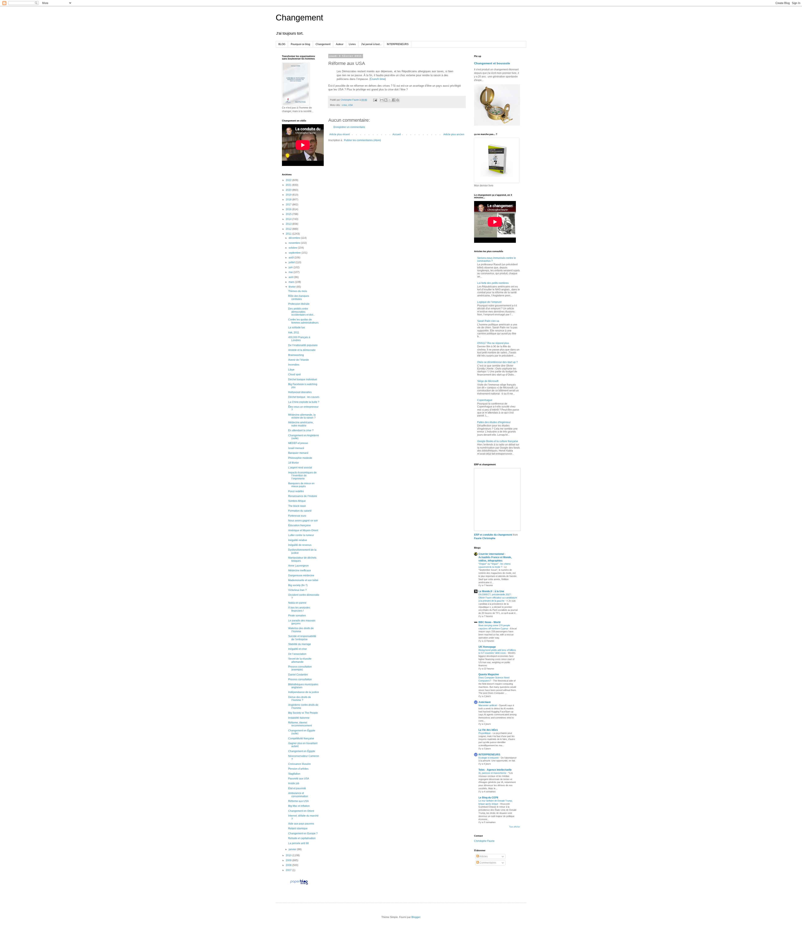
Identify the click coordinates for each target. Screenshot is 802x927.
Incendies (293, 364)
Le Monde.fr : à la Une (491, 591)
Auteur (339, 44)
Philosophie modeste (300, 458)
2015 (289, 214)
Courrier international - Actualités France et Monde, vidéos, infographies (495, 557)
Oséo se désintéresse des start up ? (497, 362)
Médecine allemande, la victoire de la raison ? (302, 416)
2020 (289, 189)
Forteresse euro (297, 515)
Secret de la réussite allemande (299, 660)
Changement (299, 17)
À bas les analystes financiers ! (299, 609)
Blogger (415, 917)
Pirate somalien (297, 615)
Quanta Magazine (488, 674)
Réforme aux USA (298, 801)
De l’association (297, 654)
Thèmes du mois (297, 291)
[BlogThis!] (386, 100)
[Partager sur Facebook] (394, 100)
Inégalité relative (297, 540)
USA (350, 105)
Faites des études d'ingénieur (494, 422)
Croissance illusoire (299, 764)
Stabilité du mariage (299, 644)
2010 (289, 855)
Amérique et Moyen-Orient (303, 530)
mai (291, 272)
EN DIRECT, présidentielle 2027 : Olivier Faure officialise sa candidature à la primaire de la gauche (497, 597)
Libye (291, 369)
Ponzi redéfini (296, 491)
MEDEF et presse (298, 443)
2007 (289, 870)
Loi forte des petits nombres (493, 283)
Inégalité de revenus (299, 545)
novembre (295, 243)
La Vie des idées (488, 729)
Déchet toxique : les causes (303, 397)
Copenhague (484, 400)
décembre (295, 237)
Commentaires (487, 862)
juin (291, 267)
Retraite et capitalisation (302, 838)
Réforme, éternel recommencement (300, 724)
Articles (483, 856)
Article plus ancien (453, 134)
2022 (289, 180)
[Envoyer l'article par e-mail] (375, 100)
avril (291, 277)
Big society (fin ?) (298, 585)
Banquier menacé (298, 452)
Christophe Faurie (484, 841)
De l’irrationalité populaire (303, 345)
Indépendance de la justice (303, 692)
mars (292, 282)
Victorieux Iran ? (297, 590)
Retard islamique (298, 828)
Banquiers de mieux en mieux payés (301, 485)
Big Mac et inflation (299, 805)
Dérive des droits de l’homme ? (299, 699)
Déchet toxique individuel (302, 379)
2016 (289, 209)
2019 (289, 194)
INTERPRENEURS (398, 44)
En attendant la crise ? (300, 430)
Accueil (396, 134)
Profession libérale (299, 303)
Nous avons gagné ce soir (303, 520)
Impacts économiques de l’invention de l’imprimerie (302, 475)
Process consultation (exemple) (300, 668)
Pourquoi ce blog (300, 44)
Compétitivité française (301, 738)
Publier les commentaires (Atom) (362, 140)
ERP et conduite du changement (493, 534)
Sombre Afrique (297, 501)
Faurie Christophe (484, 538)
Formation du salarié (300, 510)
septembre (295, 252)
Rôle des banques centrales (298, 297)
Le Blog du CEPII (488, 797)
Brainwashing (296, 355)
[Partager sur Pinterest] (398, 100)
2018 (289, 199)
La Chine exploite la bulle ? (303, 402)
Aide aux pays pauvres (301, 823)
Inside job (293, 783)
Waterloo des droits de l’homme (301, 630)
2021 (289, 184)
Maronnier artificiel (487, 705)
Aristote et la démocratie (302, 350)
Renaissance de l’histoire (302, 496)
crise (344, 105)
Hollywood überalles (300, 392)
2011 (289, 233)
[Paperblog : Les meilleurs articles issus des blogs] (299, 884)
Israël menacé (296, 448)
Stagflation (294, 773)
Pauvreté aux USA (298, 778)
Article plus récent (339, 134)
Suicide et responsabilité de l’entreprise (302, 638)
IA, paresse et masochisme (492, 773)
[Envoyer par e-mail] (382, 100)
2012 (289, 229)
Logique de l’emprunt (489, 302)
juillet (292, 262)
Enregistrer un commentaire (349, 127)
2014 (289, 219)
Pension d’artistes (298, 768)
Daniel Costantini (298, 674)
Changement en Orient (301, 810)
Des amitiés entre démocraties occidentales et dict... (301, 311)
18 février (293, 462)
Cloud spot (294, 374)
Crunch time (377, 79)
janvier (293, 849)
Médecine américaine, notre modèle (300, 424)
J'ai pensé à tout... (371, 44)
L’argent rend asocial (300, 467)
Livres (352, 44)
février (292, 286)
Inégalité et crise (297, 649)
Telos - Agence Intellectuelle (495, 769)
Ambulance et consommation (298, 795)
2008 (289, 865)
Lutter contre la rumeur (301, 535)
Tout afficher (514, 827)
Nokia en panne (297, 602)
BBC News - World (489, 622)
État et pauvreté (297, 788)
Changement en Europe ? (303, 833)
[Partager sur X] (390, 100)
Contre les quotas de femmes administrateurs (303, 321)
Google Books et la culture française (497, 441)
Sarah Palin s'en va (488, 321)
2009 (289, 860)
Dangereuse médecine (301, 575)
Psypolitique (484, 733)
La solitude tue (296, 327)
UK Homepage (487, 646)
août (291, 257)
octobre (293, 247)
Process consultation (300, 679)
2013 (289, 224)
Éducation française (299, 525)
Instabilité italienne (299, 717)
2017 (289, 204)
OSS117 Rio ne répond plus (493, 343)
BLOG (281, 44)
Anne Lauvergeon (298, 565)
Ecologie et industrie (488, 757)
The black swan (297, 506)
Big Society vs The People (303, 712)
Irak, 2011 (293, 332)
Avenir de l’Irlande (298, 359)
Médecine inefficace (299, 570)
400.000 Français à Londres (299, 339)
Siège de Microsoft (487, 381)
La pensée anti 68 (298, 843)
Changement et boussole (492, 63)
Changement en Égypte (301, 751)
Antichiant (484, 702)
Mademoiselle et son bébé (303, 580)
